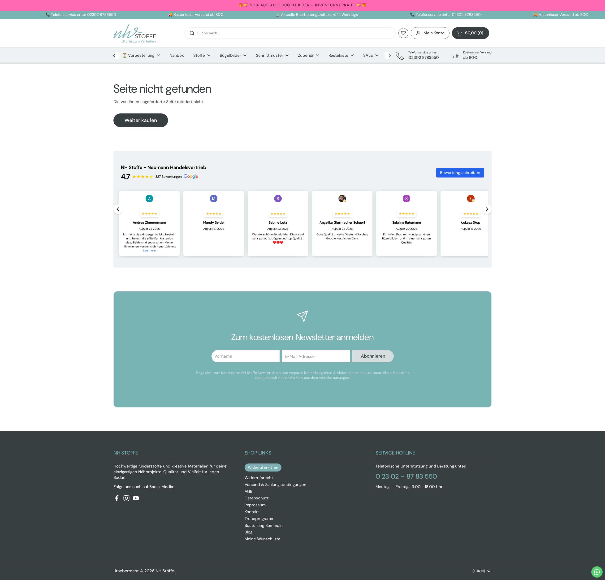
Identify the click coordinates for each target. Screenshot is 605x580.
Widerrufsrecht (259, 477)
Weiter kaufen (141, 120)
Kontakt (252, 511)
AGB (248, 491)
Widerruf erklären (263, 467)
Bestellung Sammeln (264, 525)
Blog (248, 532)
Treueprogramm (259, 518)
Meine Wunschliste (263, 538)
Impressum (255, 504)
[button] (470, 33)
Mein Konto (434, 32)
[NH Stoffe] (134, 33)
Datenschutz (257, 498)
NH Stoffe (165, 570)
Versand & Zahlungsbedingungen (275, 484)
